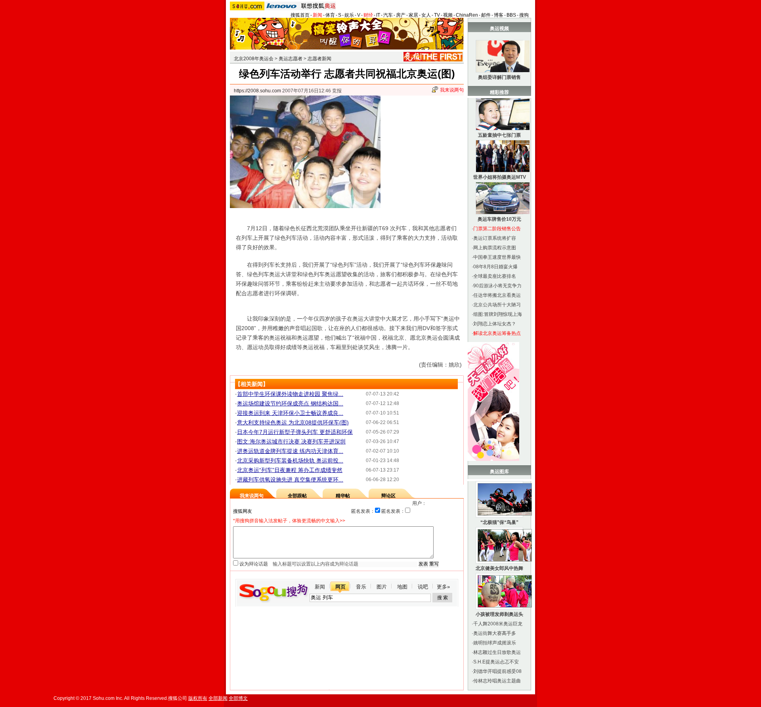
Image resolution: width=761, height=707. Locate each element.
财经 (368, 15)
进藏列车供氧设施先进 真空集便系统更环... (290, 479)
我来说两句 (452, 90)
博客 (498, 15)
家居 (413, 15)
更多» (443, 587)
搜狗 (524, 15)
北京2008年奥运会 (253, 58)
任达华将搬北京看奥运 (497, 295)
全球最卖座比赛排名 (494, 276)
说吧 (423, 587)
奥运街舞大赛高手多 (494, 633)
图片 (382, 587)
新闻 (317, 15)
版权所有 (197, 698)
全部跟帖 (297, 496)
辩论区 (388, 496)
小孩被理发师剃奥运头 (499, 614)
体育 (330, 15)
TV (437, 15)
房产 (400, 15)
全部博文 (238, 698)
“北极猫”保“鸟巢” (499, 522)
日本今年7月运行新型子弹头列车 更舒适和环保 (295, 432)
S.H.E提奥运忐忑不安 (496, 662)
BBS (511, 15)
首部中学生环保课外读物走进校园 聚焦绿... (290, 394)
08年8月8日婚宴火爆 (495, 266)
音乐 (361, 587)
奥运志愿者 (290, 58)
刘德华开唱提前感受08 (497, 671)
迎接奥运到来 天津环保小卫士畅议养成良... (290, 413)
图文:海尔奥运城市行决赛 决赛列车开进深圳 (291, 441)
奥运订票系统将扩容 (494, 238)
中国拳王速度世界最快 (497, 257)
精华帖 (343, 496)
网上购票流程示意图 (494, 247)
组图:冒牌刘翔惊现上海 (497, 314)
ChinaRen (467, 15)
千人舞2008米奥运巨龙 (497, 624)
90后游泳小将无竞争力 (497, 286)
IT (378, 15)
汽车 (388, 15)
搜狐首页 (300, 15)
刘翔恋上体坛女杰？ (494, 324)
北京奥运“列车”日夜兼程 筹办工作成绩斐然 (289, 470)
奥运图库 (499, 471)
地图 (402, 587)
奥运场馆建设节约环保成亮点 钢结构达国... (290, 403)
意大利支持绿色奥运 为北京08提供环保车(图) (293, 422)
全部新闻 (218, 698)
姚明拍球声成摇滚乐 (494, 643)
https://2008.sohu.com (257, 91)
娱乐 (349, 15)
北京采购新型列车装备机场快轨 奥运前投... (290, 460)
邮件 (486, 15)
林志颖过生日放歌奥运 (497, 652)
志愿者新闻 (319, 58)
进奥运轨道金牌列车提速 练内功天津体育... (290, 451)
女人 (426, 15)
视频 (448, 15)
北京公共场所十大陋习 (497, 305)
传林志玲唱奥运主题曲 (497, 681)
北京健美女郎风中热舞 (499, 568)
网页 (340, 587)
